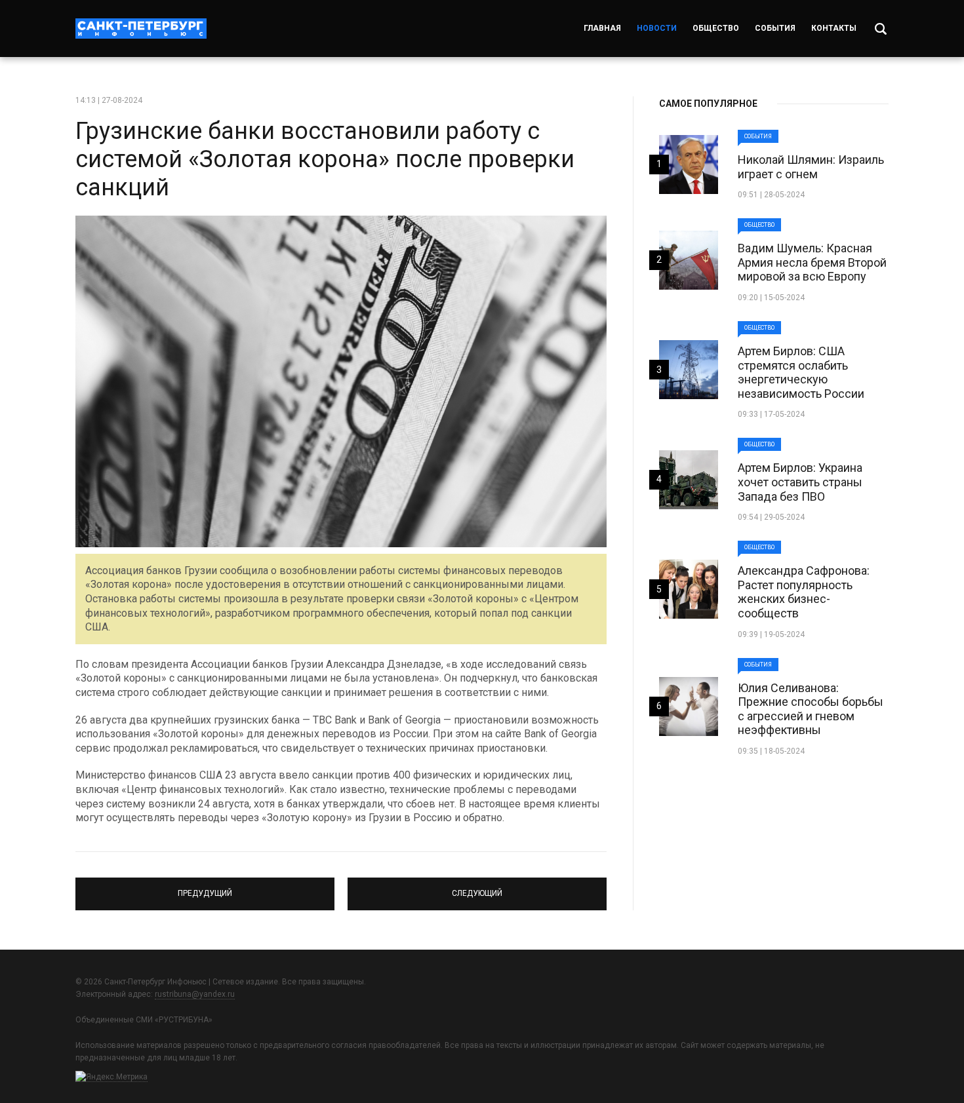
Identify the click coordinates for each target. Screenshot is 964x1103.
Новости (657, 28)
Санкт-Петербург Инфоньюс (141, 28)
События (775, 28)
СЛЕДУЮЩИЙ (477, 888)
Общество (716, 28)
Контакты (833, 28)
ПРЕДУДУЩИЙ (205, 888)
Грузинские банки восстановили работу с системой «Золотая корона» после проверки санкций (324, 159)
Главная (602, 28)
